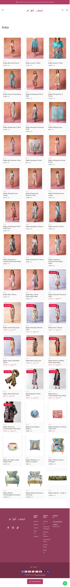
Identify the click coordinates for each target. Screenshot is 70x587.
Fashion (36, 518)
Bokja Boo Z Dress (9, 291)
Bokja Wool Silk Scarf (11, 389)
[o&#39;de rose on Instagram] (13, 521)
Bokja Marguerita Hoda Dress (56, 159)
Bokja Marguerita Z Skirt (12, 126)
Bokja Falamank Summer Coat (53, 292)
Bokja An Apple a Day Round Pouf (11, 455)
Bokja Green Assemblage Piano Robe (56, 390)
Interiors (36, 515)
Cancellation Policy (46, 534)
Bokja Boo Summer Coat (12, 159)
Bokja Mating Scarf (54, 126)
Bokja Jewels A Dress (55, 224)
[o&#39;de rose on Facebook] (8, 521)
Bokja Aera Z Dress (54, 323)
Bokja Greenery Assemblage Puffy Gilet (12, 422)
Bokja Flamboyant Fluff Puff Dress (11, 225)
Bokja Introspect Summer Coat (31, 127)
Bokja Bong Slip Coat (33, 356)
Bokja (4, 60)
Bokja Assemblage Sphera (32, 422)
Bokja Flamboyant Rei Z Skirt (33, 94)
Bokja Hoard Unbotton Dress (11, 357)
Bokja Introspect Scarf (33, 159)
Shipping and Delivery (45, 528)
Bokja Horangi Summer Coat (33, 324)
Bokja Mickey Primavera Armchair (33, 488)
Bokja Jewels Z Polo (55, 62)
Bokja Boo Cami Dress (11, 62)
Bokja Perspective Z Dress (55, 94)
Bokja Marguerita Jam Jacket (55, 192)
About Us (44, 545)
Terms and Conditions (46, 521)
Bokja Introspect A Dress (32, 257)
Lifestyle (36, 530)
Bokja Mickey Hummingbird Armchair (11, 488)
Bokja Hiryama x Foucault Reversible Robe (55, 258)
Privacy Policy (45, 539)
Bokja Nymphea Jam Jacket (10, 192)
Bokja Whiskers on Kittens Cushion (32, 455)
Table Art (35, 526)
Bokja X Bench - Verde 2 (56, 487)
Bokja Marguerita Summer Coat (31, 192)
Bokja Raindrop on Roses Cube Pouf (54, 422)
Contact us (45, 516)
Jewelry (36, 521)
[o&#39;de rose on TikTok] (17, 521)
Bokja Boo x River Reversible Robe (31, 292)
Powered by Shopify (39, 568)
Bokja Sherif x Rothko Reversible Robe (55, 357)
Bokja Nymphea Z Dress (34, 224)
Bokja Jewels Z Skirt (32, 62)
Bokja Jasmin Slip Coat (11, 323)
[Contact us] (63, 583)
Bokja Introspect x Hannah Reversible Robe (10, 258)
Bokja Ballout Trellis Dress (32, 390)
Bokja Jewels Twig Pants (10, 94)
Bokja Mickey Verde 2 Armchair (55, 455)
